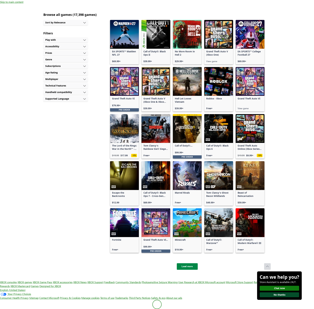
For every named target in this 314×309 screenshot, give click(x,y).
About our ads (174, 298)
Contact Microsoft (49, 298)
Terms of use (107, 298)
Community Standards (128, 282)
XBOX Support (95, 282)
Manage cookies (90, 298)
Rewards (5, 286)
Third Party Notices (139, 298)
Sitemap (34, 298)
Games (35, 286)
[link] (124, 42)
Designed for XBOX (50, 286)
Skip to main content (11, 2)
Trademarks (121, 298)
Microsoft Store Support (239, 282)
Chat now (279, 288)
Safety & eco (158, 298)
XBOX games (24, 282)
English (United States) (13, 290)
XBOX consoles (8, 282)
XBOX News (80, 282)
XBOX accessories (63, 282)
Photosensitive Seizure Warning (160, 282)
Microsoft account (215, 282)
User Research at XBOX (191, 282)
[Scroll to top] (267, 266)
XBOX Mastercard (20, 286)
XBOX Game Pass (42, 282)
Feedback (109, 282)
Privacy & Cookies (70, 298)
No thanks (279, 294)
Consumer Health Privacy (14, 298)
